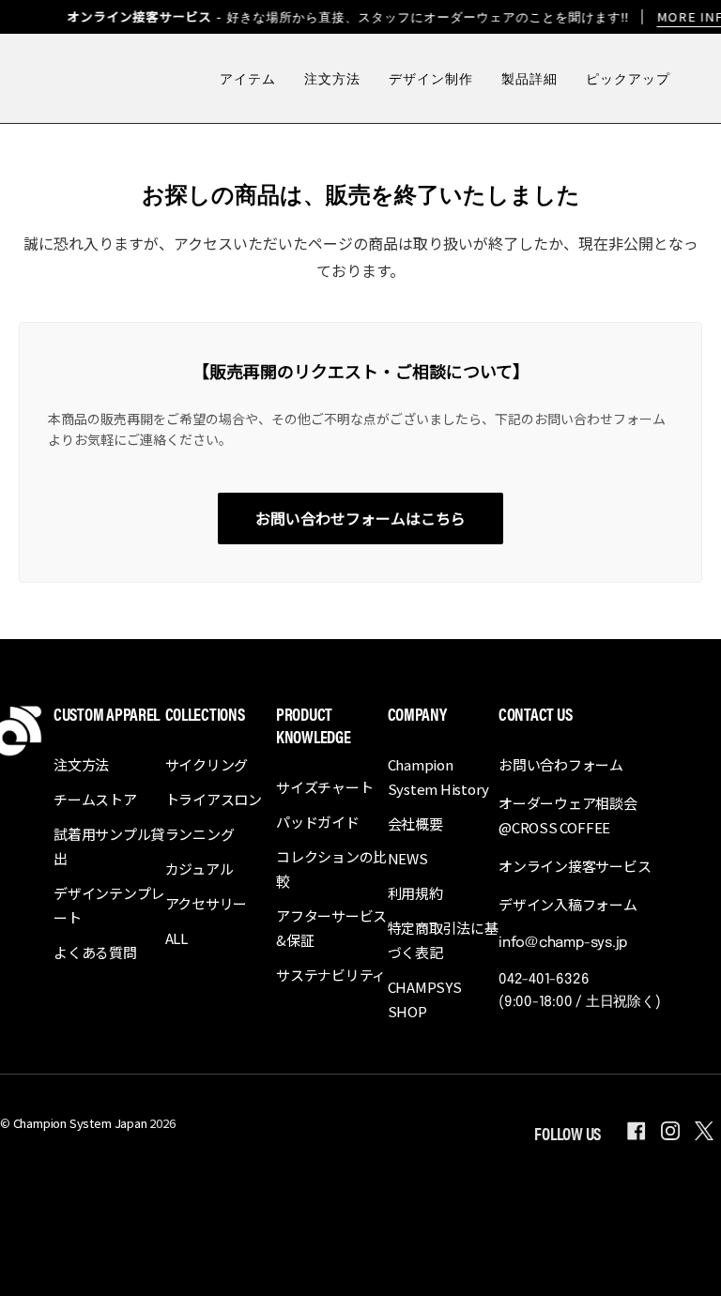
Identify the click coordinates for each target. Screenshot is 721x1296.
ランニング (200, 834)
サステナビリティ (331, 974)
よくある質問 (95, 952)
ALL (176, 938)
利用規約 (415, 893)
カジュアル (199, 868)
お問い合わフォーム (561, 764)
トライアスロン (213, 799)
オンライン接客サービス (575, 866)
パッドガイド (318, 821)
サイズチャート (324, 787)
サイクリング (207, 764)
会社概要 (415, 823)
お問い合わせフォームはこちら (360, 518)
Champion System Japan (80, 1123)
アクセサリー (206, 903)
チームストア (95, 799)
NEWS (408, 858)
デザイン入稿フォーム (568, 904)
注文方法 (81, 764)
